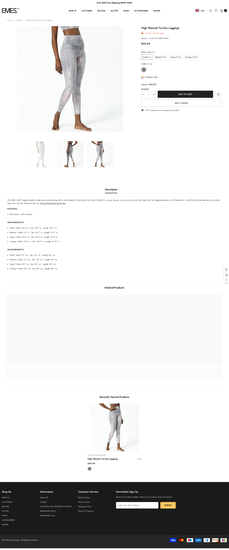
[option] (70, 79)
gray (90, 469)
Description (111, 189)
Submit (168, 505)
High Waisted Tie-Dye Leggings (115, 458)
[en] (197, 10)
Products (19, 20)
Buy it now (181, 103)
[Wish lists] (216, 10)
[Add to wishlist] (218, 94)
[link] (34, 373)
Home (9, 20)
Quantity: (145, 89)
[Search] (210, 10)
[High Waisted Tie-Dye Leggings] (115, 427)
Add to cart (185, 94)
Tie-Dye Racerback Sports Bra (52, 203)
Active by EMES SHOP (159, 38)
